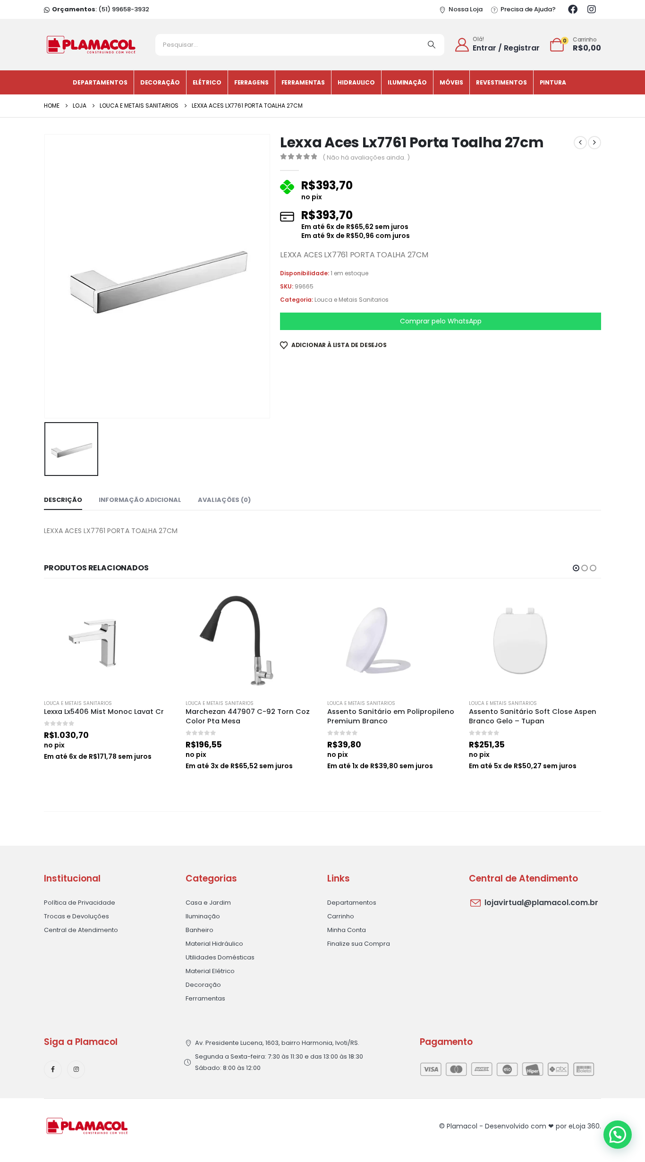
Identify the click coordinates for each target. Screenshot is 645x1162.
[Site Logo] (91, 44)
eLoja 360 (584, 1126)
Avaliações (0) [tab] (224, 499)
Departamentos (100, 82)
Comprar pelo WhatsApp (441, 321)
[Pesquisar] (431, 45)
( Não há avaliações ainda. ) (366, 157)
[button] (576, 568)
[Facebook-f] (53, 1069)
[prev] (580, 142)
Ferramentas (303, 82)
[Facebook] (572, 9)
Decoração (160, 82)
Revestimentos (501, 82)
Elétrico (207, 82)
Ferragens (251, 82)
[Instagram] (591, 9)
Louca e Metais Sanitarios (351, 300)
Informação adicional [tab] (140, 499)
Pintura (553, 82)
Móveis (451, 82)
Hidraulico (356, 82)
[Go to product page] (110, 641)
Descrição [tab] (63, 499)
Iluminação (407, 82)
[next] (594, 142)
